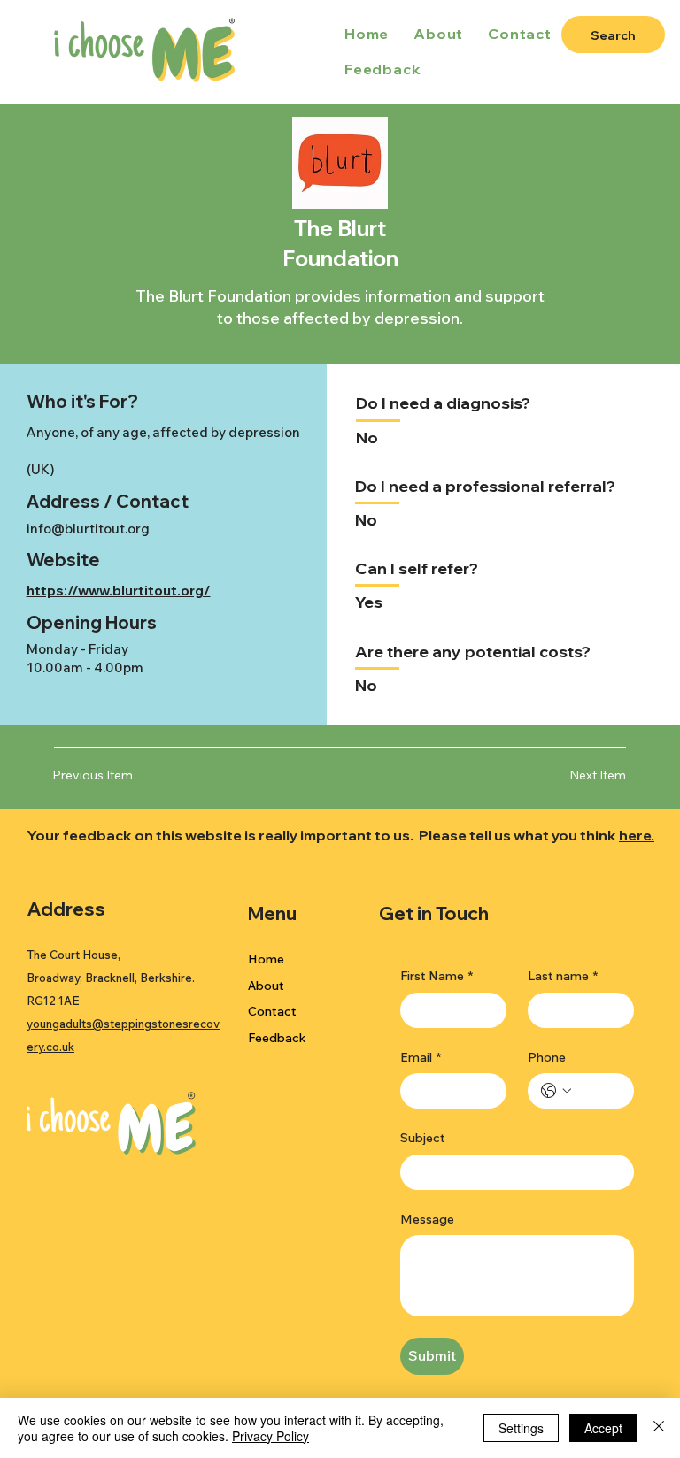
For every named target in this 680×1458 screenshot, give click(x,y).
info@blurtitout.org (88, 528)
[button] (572, 775)
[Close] (658, 1428)
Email (420, 1057)
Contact (272, 1011)
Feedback (277, 1038)
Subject (422, 1138)
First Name (436, 976)
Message (427, 1219)
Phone (547, 1057)
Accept (603, 1428)
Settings (521, 1428)
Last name (563, 976)
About (266, 986)
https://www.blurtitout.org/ (119, 590)
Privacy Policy (270, 1436)
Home (266, 959)
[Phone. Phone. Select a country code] (556, 1090)
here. (636, 835)
